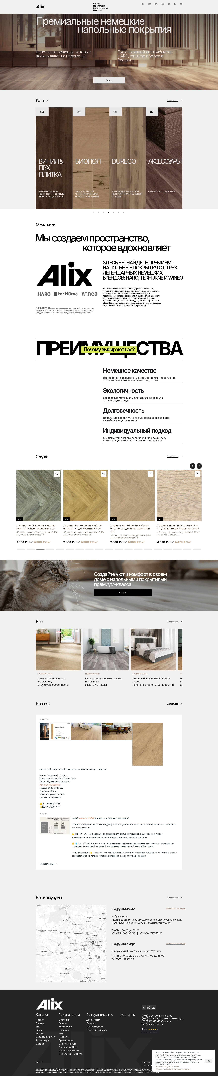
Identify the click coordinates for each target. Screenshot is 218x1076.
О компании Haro (68, 1047)
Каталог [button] (96, 3)
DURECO (87, 161)
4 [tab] (109, 213)
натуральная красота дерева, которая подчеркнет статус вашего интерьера (161, 195)
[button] (199, 466)
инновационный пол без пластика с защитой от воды (90, 194)
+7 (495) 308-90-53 (123, 933)
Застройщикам (94, 1026)
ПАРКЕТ (159, 161)
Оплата (63, 1023)
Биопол (40, 1033)
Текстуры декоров (96, 1030)
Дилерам (91, 1023)
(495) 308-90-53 (152, 1015)
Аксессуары (42, 1040)
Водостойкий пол (45, 1037)
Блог (61, 1033)
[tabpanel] (54, 158)
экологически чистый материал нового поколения (50, 194)
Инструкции (65, 1026)
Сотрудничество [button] (100, 8)
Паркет (40, 1019)
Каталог (42, 1015)
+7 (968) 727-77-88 (151, 933)
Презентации (66, 1040)
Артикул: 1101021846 (50, 785)
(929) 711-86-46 (151, 1021)
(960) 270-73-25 (151, 1018)
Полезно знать (45, 673)
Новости (63, 1037)
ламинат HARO (86, 818)
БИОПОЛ (51, 161)
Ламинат (40, 1023)
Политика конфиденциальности (167, 1067)
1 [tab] (94, 213)
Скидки (40, 1043)
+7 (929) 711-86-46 (123, 958)
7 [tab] (124, 213)
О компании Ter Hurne (70, 1054)
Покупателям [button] (99, 6)
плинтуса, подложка (125, 191)
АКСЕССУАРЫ (128, 161)
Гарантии (64, 1030)
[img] (40, 6)
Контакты (97, 10)
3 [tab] (104, 213)
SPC (38, 1026)
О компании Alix (67, 1043)
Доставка (64, 1019)
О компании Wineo (69, 1050)
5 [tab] (114, 213)
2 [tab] (99, 213)
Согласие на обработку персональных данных (173, 1069)
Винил (39, 1030)
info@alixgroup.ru (152, 1024)
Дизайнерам (93, 1019)
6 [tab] (119, 213)
